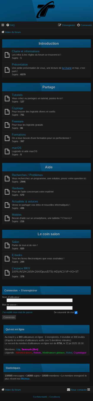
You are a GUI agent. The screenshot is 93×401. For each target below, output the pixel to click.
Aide (49, 167)
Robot (69, 352)
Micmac (25, 378)
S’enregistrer (29, 290)
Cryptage (17, 108)
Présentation (20, 64)
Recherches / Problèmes (27, 175)
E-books (17, 255)
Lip (18, 349)
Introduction (49, 43)
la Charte (67, 68)
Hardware (18, 188)
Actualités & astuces (25, 201)
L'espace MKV (21, 268)
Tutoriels (17, 95)
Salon (15, 241)
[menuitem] (10, 25)
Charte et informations (26, 51)
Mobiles (17, 214)
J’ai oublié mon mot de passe (17, 312)
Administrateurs (24, 352)
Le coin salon (49, 234)
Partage (48, 87)
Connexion (11, 290)
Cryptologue (80, 352)
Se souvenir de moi (64, 312)
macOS (16, 148)
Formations (19, 134)
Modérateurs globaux (53, 352)
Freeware (17, 121)
